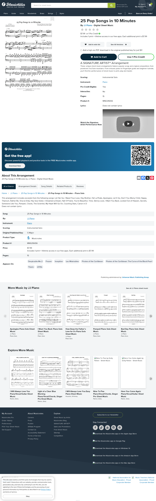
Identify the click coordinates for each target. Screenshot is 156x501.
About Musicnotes (35, 414)
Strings (50, 13)
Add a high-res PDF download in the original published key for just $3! (112, 50)
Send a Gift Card (122, 6)
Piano (6, 13)
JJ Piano (88, 25)
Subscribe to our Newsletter (107, 415)
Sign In (143, 4)
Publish (30, 424)
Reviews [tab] (80, 186)
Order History (7, 420)
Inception (59, 261)
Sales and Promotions (62, 427)
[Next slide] (150, 316)
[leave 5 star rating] (97, 29)
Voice (22, 13)
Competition (58, 436)
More (131, 14)
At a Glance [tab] (9, 186)
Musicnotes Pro (122, 4)
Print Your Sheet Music (10, 427)
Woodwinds (32, 13)
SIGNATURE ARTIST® (62, 424)
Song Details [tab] (46, 186)
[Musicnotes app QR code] (141, 156)
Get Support (6, 430)
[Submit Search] (111, 5)
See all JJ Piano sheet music (137, 288)
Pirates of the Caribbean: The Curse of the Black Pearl (129, 261)
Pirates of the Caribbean (92, 261)
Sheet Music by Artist (62, 417)
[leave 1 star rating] (82, 29)
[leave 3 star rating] (90, 29)
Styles (62, 13)
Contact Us (32, 430)
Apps (120, 13)
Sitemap (57, 433)
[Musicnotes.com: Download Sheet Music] (13, 5)
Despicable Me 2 (35, 261)
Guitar (13, 13)
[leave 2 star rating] (86, 29)
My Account (140, 6)
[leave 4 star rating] (94, 29)
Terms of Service (34, 436)
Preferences (6, 424)
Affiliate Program (34, 427)
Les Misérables (72, 261)
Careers (31, 417)
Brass (42, 13)
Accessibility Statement (36, 433)
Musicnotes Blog (60, 420)
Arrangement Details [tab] (27, 186)
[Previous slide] (5, 316)
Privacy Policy (33, 439)
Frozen (49, 261)
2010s (39, 267)
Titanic (31, 267)
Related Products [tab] (64, 186)
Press (30, 420)
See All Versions (117, 44)
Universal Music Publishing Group (135, 277)
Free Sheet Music (60, 430)
